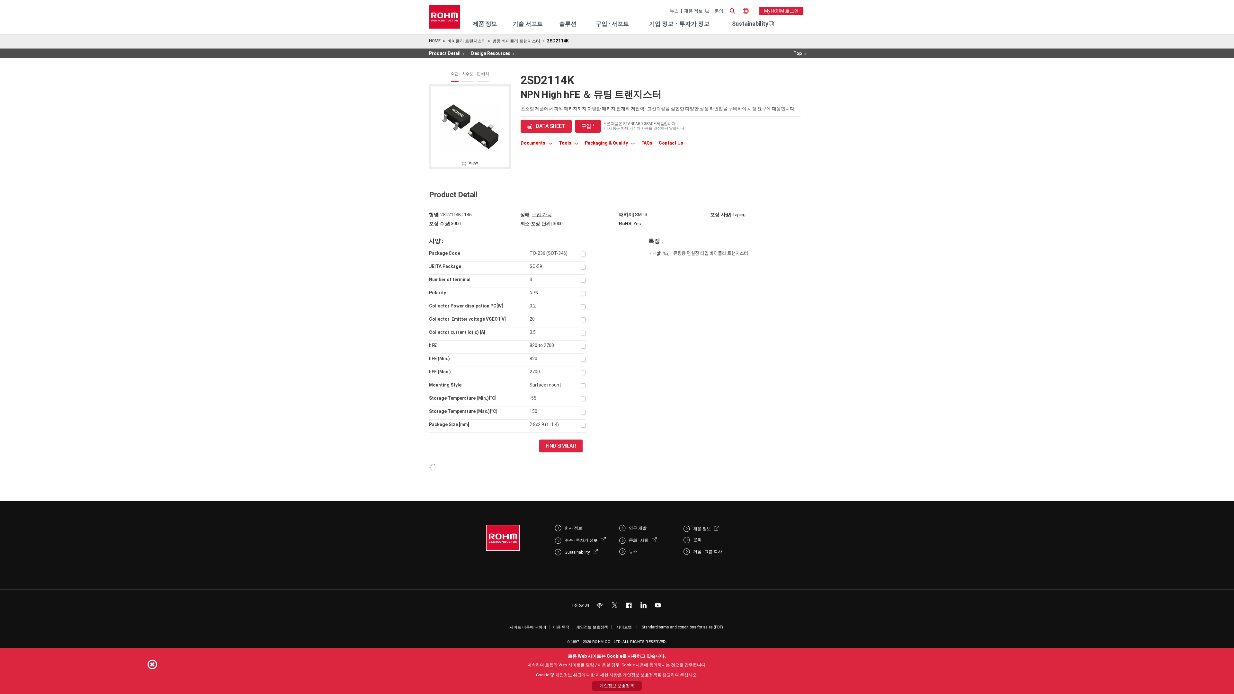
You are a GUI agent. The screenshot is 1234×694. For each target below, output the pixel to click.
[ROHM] (444, 19)
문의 (718, 11)
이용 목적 (561, 627)
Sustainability (750, 23)
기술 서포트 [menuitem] (528, 23)
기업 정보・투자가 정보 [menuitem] (679, 23)
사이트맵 (624, 627)
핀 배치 (483, 74)
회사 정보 (573, 528)
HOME (435, 40)
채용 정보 (693, 11)
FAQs (646, 143)
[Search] (732, 10)
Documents (533, 143)
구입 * (588, 126)
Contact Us (671, 143)
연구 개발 (638, 528)
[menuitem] (750, 24)
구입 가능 (541, 215)
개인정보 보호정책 (592, 627)
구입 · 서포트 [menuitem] (612, 23)
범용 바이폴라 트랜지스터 (516, 41)
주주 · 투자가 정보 (581, 540)
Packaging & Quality (607, 143)
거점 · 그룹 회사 (707, 551)
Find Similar (561, 446)
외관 (455, 74)
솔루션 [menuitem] (568, 23)
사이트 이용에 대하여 (528, 627)
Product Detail (445, 53)
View (473, 162)
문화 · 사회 (638, 540)
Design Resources (490, 53)
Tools (565, 143)
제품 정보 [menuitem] (485, 23)
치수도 (467, 74)
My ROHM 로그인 (781, 10)
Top (797, 53)
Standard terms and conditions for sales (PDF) (682, 627)
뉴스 (674, 11)
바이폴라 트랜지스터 (466, 41)
